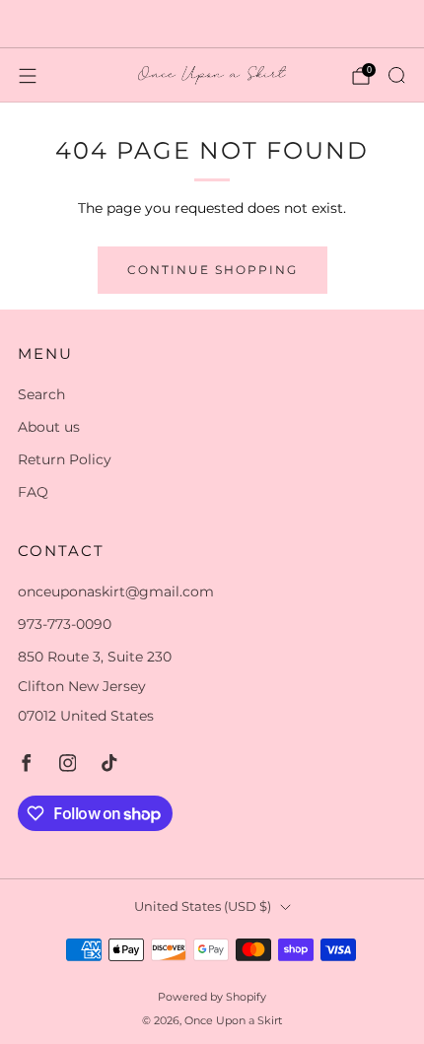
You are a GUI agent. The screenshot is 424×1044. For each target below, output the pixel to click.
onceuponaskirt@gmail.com (116, 591)
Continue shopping (212, 269)
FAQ (33, 492)
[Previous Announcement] (33, 23)
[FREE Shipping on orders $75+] (212, 23)
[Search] (396, 75)
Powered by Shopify (212, 997)
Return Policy (64, 459)
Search (41, 394)
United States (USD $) (202, 906)
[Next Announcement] (391, 23)
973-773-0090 (64, 624)
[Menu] (27, 76)
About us (49, 427)
